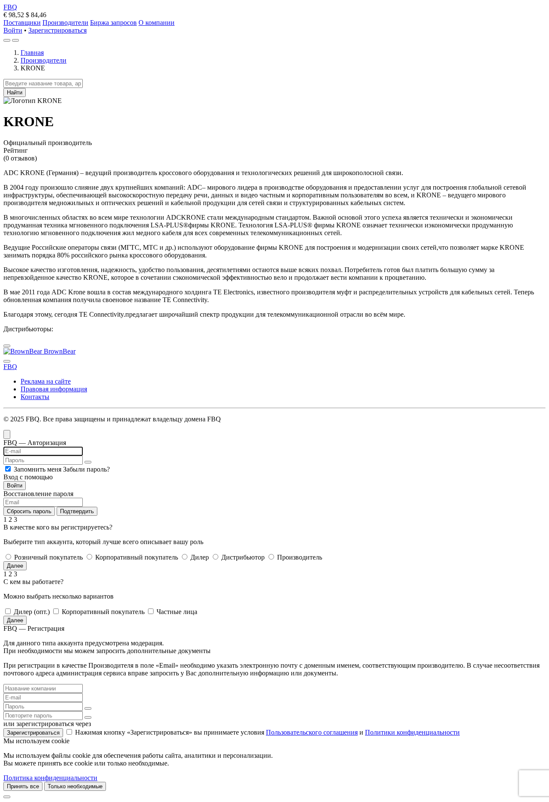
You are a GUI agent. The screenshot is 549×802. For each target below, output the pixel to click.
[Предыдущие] (6, 346)
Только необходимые (75, 786)
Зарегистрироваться (57, 30)
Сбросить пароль (29, 511)
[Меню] (15, 40)
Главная (32, 52)
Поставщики (22, 22)
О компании (157, 22)
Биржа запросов (113, 22)
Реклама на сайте (46, 381)
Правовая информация (54, 389)
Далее (15, 566)
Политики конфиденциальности (412, 732)
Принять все (23, 786)
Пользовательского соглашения (312, 732)
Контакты (35, 396)
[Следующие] (6, 361)
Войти (12, 30)
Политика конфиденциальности (50, 777)
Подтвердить (77, 511)
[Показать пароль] (87, 462)
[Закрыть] (6, 797)
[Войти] (6, 40)
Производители (65, 22)
